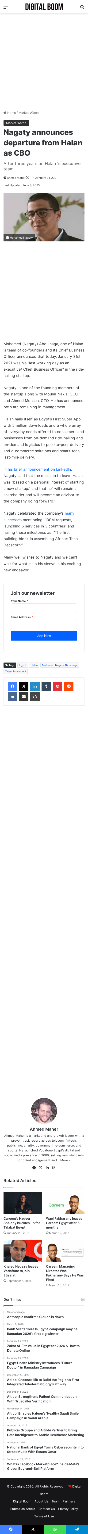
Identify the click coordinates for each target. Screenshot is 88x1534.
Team (55, 1501)
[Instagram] (54, 1168)
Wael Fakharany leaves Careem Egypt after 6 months (64, 1222)
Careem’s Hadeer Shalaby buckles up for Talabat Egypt (22, 1222)
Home (11, 113)
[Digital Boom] (44, 6)
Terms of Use (44, 1516)
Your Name (19, 601)
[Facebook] (12, 686)
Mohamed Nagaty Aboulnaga (59, 665)
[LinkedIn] (35, 686)
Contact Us (46, 1509)
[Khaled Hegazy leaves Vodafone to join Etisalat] (23, 1251)
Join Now (44, 636)
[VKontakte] (12, 696)
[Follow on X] (27, 177)
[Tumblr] (46, 686)
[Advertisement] (44, 62)
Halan (34, 665)
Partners (69, 1501)
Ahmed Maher (16, 177)
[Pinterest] (57, 686)
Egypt (22, 665)
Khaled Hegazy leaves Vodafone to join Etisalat (21, 1270)
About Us (41, 1501)
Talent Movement (15, 671)
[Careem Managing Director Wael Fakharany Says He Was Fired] (65, 1251)
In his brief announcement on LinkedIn (37, 469)
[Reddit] (68, 686)
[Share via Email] (23, 696)
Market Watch (29, 113)
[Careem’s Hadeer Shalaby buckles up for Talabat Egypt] (23, 1203)
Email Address (22, 617)
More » (65, 1160)
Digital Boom (22, 1501)
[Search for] (82, 8)
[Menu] (6, 8)
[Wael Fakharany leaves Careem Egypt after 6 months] (65, 1203)
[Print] (35, 696)
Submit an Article (22, 1509)
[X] (23, 686)
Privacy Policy (68, 1509)
